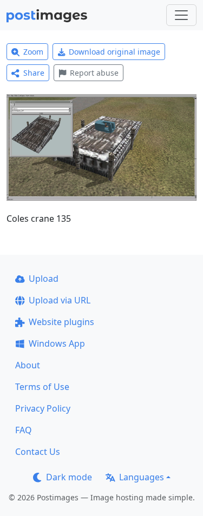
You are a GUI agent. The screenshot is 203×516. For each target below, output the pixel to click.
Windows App (57, 343)
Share (33, 73)
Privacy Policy (42, 408)
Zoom (33, 52)
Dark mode (69, 477)
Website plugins (61, 322)
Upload (43, 279)
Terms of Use (42, 387)
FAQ (23, 430)
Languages (141, 477)
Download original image (114, 52)
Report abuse (94, 73)
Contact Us (37, 452)
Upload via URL (59, 300)
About (27, 365)
